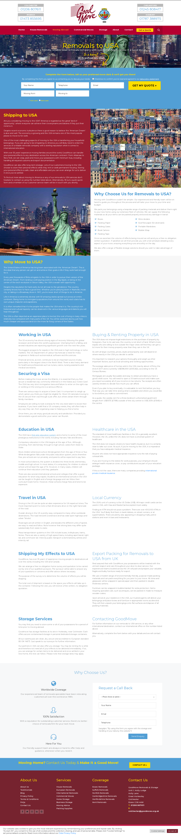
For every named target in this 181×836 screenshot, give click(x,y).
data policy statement (149, 79)
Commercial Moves (84, 30)
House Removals (38, 30)
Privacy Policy (26, 796)
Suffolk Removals (100, 790)
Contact (128, 30)
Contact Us (25, 805)
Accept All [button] (172, 831)
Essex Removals (99, 787)
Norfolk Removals (100, 793)
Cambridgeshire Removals (104, 796)
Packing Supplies (64, 808)
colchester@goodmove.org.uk (143, 811)
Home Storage (63, 799)
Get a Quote (145, 30)
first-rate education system (44, 435)
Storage (103, 30)
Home (21, 30)
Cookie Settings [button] (157, 831)
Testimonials (26, 790)
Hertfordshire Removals (103, 799)
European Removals (65, 790)
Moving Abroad (60, 30)
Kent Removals (99, 802)
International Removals (67, 793)
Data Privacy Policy (67, 833)
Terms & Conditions (29, 799)
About (116, 30)
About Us (24, 787)
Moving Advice (63, 805)
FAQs (22, 802)
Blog (22, 793)
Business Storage (64, 802)
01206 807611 (137, 805)
